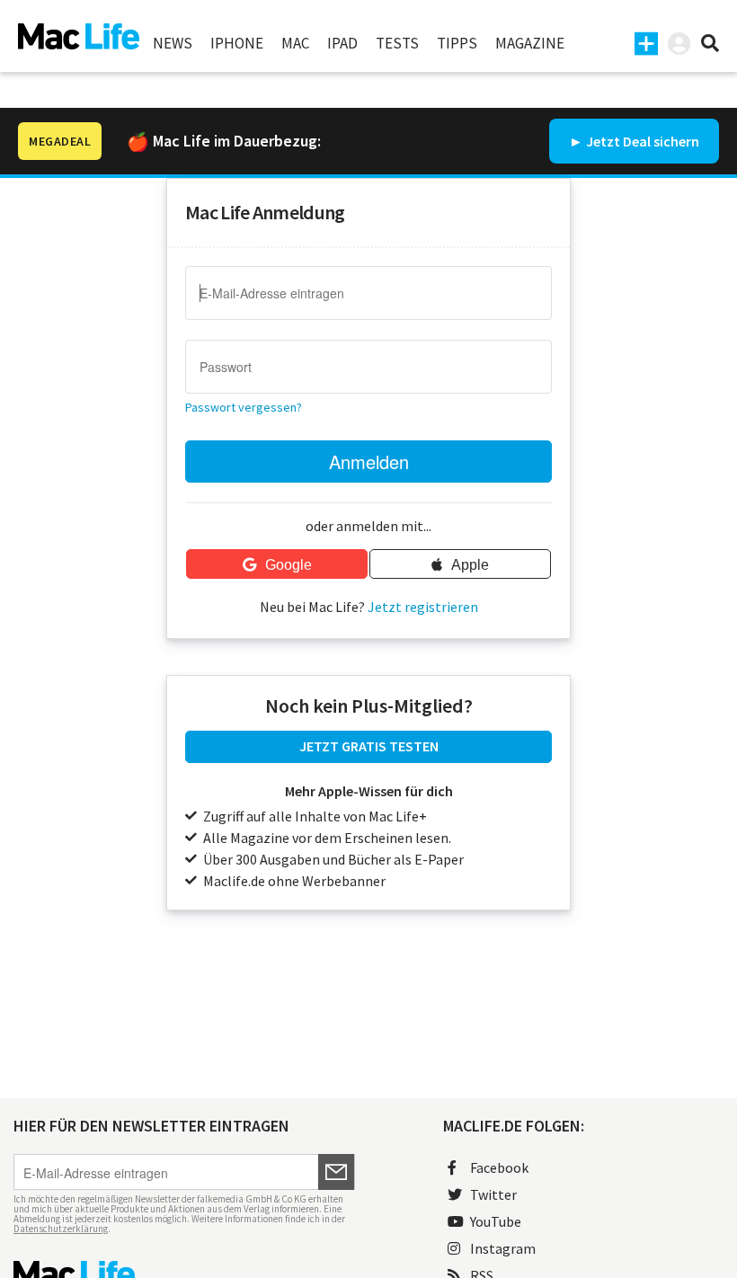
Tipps (457, 43)
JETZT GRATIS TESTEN (369, 746)
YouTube (495, 1221)
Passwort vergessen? (243, 407)
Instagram (503, 1248)
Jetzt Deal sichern (642, 141)
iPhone (236, 43)
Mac (295, 43)
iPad (342, 43)
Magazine (529, 43)
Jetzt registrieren (423, 607)
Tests (397, 43)
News (172, 43)
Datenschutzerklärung (60, 1228)
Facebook (499, 1167)
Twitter (493, 1194)
